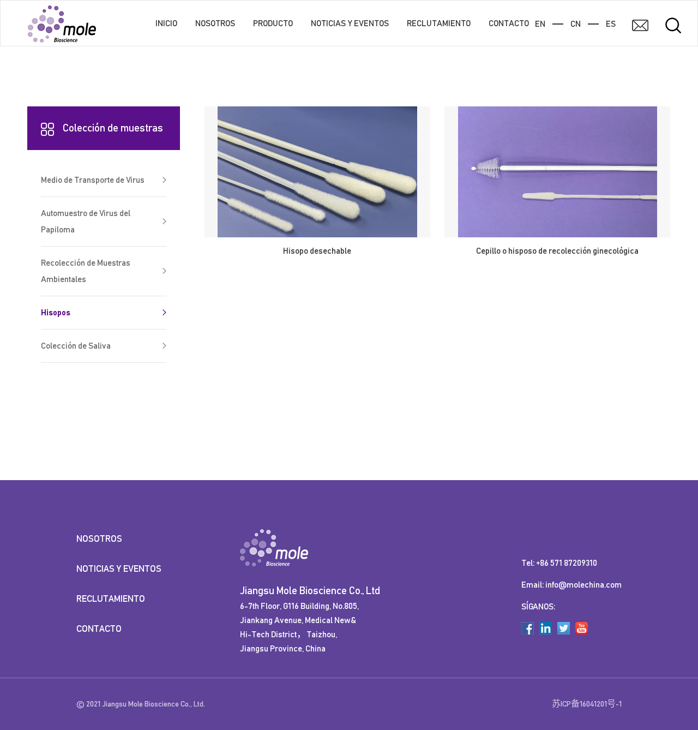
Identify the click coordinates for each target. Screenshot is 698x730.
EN (540, 24)
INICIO (166, 23)
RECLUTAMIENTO (439, 23)
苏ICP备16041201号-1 (587, 703)
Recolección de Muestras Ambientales (85, 271)
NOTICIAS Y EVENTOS (350, 23)
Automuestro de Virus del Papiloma (85, 221)
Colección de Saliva (76, 346)
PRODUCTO (273, 23)
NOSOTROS (215, 23)
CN (575, 24)
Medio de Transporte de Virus (93, 180)
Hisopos (55, 313)
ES (611, 24)
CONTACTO (509, 23)
